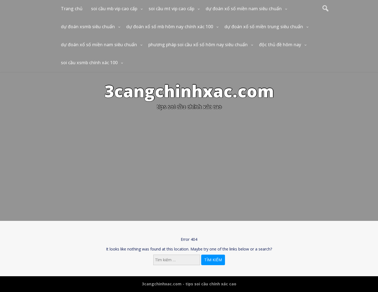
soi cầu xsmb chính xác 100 (89, 63)
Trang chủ (71, 9)
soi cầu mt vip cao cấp (171, 9)
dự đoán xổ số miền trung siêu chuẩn (263, 27)
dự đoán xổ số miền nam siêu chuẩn (244, 9)
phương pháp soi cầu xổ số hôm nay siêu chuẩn (198, 45)
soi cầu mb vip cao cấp (114, 9)
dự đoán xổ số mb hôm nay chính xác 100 (169, 27)
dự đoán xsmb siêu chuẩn (88, 27)
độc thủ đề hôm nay (280, 45)
